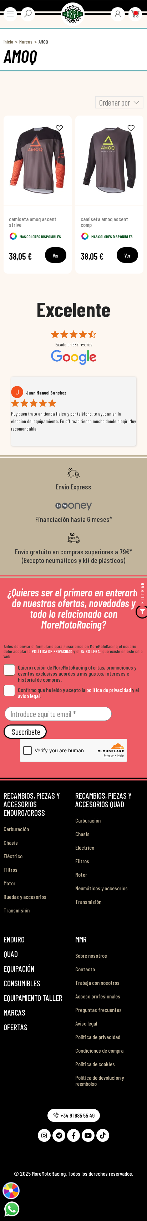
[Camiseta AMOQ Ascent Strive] (38, 160)
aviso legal (29, 695)
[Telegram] (58, 1135)
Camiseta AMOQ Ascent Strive (32, 222)
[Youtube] (88, 1135)
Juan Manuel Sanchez (46, 392)
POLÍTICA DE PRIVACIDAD (52, 651)
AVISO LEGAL (91, 651)
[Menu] (10, 14)
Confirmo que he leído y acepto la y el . (78, 693)
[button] (73, 1115)
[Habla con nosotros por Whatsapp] (12, 1208)
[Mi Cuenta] (117, 13)
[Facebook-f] (73, 1135)
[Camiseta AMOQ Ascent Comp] (109, 160)
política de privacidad (108, 689)
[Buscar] (27, 13)
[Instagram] (44, 1135)
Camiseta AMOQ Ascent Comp (104, 222)
